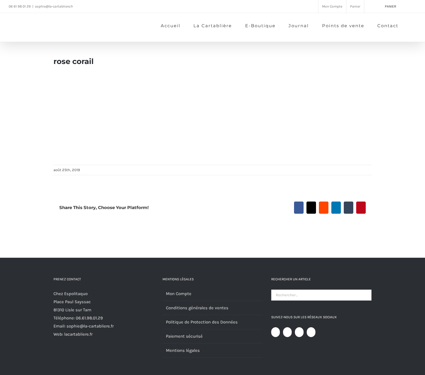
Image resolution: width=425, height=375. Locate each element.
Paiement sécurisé (184, 336)
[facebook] (83, 6)
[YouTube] (287, 332)
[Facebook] (275, 332)
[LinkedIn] (311, 332)
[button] (407, 25)
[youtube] (105, 6)
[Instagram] (299, 332)
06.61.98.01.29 (89, 318)
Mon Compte (178, 293)
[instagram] (94, 6)
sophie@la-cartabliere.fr (54, 6)
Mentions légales (183, 350)
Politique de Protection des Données (202, 322)
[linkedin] (116, 6)
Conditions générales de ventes (197, 307)
